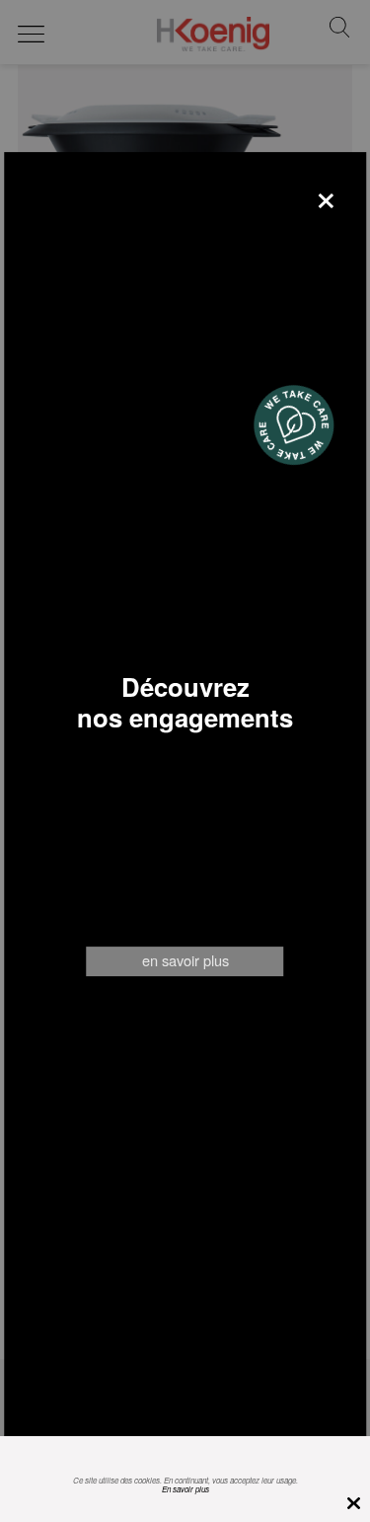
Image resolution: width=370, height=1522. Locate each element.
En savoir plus (185, 1489)
